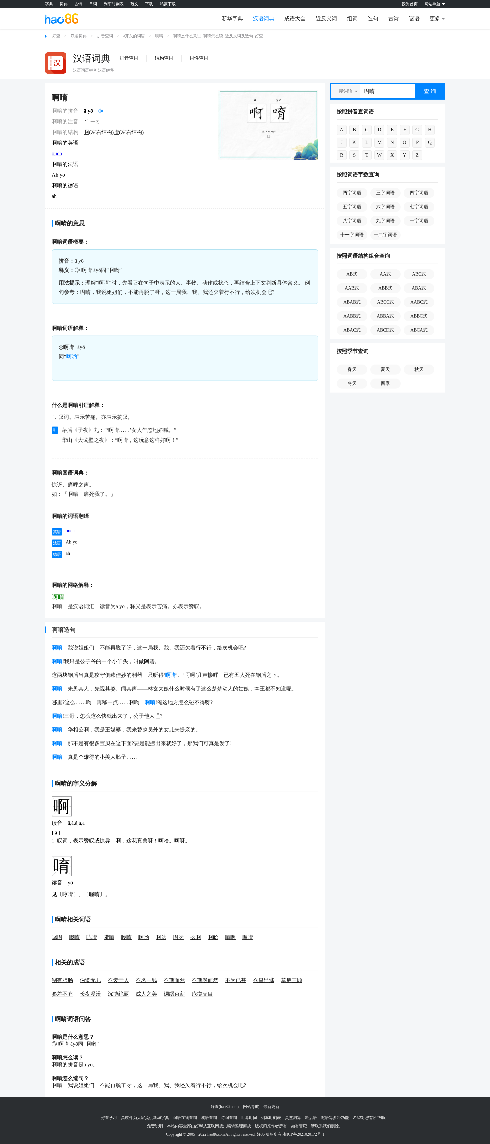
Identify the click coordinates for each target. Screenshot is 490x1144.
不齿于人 (118, 980)
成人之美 (146, 994)
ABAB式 (352, 302)
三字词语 (385, 192)
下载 (149, 4)
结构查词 (164, 58)
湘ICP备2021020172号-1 (303, 1134)
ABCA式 (419, 330)
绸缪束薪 (174, 994)
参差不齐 (62, 994)
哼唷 (126, 937)
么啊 (195, 937)
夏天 (385, 369)
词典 (64, 4)
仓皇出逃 (263, 980)
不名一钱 (146, 980)
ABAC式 (352, 330)
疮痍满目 (202, 994)
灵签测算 (293, 1117)
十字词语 (419, 220)
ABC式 (419, 274)
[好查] (61, 18)
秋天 (419, 369)
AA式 (385, 274)
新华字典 (232, 18)
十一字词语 (352, 234)
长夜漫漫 (90, 994)
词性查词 (199, 58)
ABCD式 (385, 330)
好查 (56, 36)
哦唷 (74, 937)
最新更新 (271, 1106)
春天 (352, 369)
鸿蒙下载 (168, 4)
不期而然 (174, 980)
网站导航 (251, 1106)
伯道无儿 (90, 980)
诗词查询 (229, 1117)
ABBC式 (418, 316)
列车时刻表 (114, 4)
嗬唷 (109, 937)
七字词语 (419, 206)
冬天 (352, 383)
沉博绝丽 (118, 994)
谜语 (414, 18)
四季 (385, 383)
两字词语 (352, 192)
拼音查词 (105, 36)
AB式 (351, 274)
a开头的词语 (134, 36)
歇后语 (311, 1117)
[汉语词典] (55, 63)
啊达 (161, 937)
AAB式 (352, 288)
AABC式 (419, 302)
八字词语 (352, 220)
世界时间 (249, 1117)
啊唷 (159, 36)
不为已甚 (235, 980)
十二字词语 (385, 234)
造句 (373, 18)
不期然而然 (205, 980)
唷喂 (230, 937)
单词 (93, 4)
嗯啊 (57, 937)
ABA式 (419, 288)
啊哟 (71, 356)
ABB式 (385, 288)
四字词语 (419, 192)
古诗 (78, 4)
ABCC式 (385, 302)
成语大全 (295, 18)
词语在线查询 (185, 1117)
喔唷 (247, 937)
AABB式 (352, 316)
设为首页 (410, 4)
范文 (134, 4)
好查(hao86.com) (225, 1106)
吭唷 (91, 937)
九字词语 (385, 220)
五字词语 (352, 206)
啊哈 (213, 937)
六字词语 (385, 206)
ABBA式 (385, 316)
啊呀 (178, 937)
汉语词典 (263, 18)
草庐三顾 (291, 980)
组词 (352, 18)
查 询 (430, 91)
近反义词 (326, 18)
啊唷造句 (64, 629)
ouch (57, 153)
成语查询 (209, 1117)
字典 (49, 4)
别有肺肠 (62, 980)
